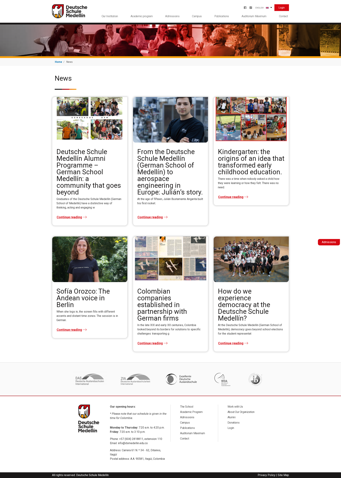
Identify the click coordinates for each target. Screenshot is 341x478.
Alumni (232, 417)
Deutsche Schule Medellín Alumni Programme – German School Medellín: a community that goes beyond (88, 172)
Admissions (172, 16)
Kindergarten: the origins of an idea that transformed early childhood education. (251, 162)
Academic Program (191, 412)
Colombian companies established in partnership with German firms (162, 304)
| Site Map (282, 475)
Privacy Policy (266, 475)
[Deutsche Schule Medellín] (69, 11)
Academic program (142, 16)
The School (186, 406)
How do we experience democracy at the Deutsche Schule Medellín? (244, 304)
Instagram (251, 7)
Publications (221, 16)
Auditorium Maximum (254, 16)
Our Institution (110, 16)
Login (282, 7)
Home (58, 61)
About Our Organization (241, 412)
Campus (197, 16)
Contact (283, 16)
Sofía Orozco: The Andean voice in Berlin (83, 298)
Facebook (245, 7)
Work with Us (235, 406)
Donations (233, 422)
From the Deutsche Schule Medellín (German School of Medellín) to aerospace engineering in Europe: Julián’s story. (170, 172)
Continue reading (69, 217)
